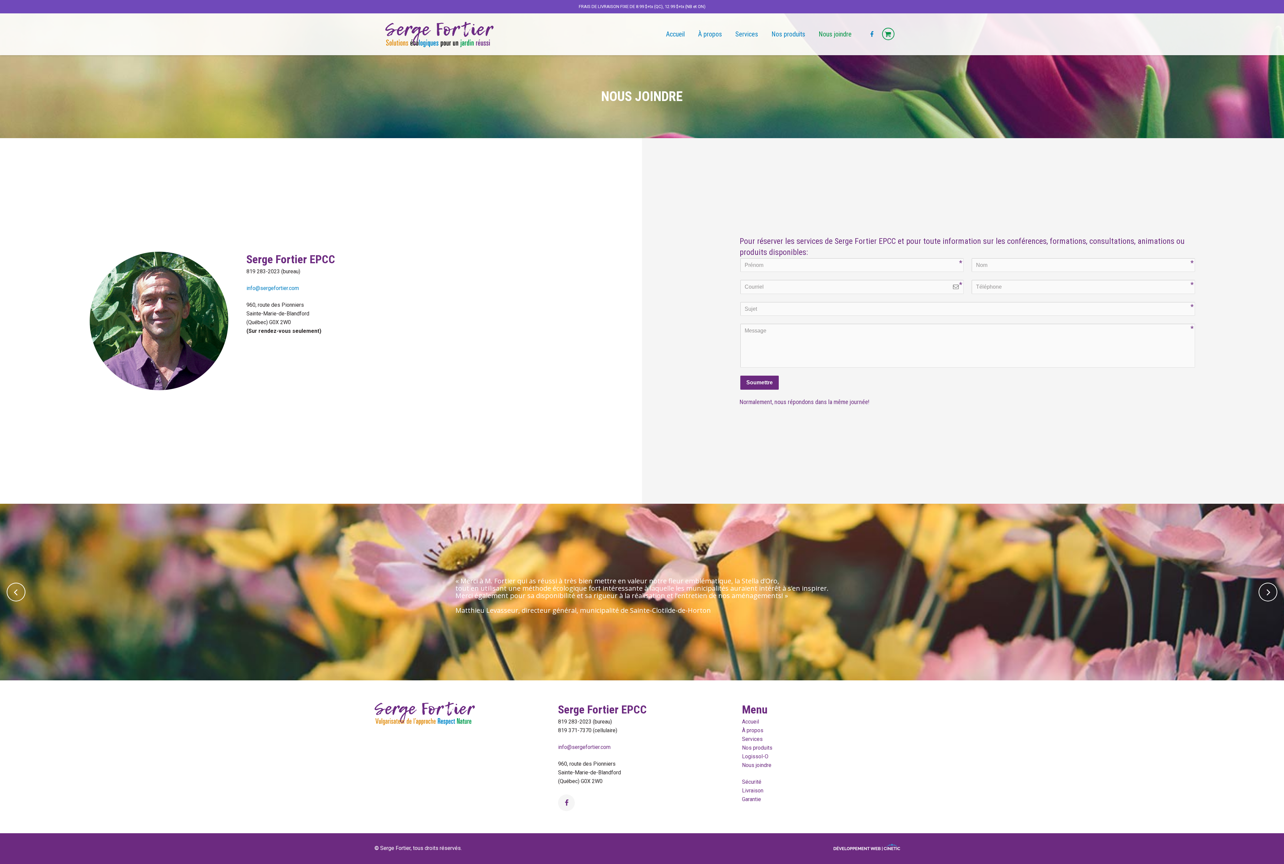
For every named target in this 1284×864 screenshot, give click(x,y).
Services (752, 739)
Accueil (750, 721)
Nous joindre (756, 765)
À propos (752, 730)
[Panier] (888, 34)
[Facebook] (872, 34)
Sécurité (751, 782)
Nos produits (757, 748)
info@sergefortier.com (272, 288)
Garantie (751, 799)
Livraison (752, 790)
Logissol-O (755, 756)
